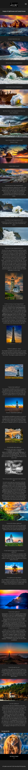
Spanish (17, 613)
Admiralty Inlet (14, 455)
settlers (5, 621)
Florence (11, 634)
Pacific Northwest (19, 615)
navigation (10, 450)
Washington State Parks (7, 314)
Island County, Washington (18, 452)
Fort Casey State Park (14, 453)
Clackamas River (9, 637)
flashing (7, 725)
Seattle (8, 715)
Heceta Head (4, 613)
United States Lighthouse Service (12, 623)
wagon (16, 634)
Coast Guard (14, 720)
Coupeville (9, 452)
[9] (21, 717)
